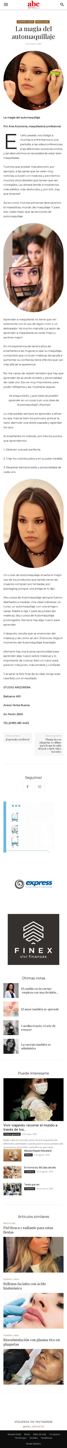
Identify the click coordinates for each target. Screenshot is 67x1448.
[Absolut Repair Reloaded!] (12, 1155)
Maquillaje (42, 22)
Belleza (28, 1155)
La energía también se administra (36, 1046)
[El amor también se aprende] (11, 1009)
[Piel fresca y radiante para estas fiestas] (33, 1255)
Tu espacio (54, 1434)
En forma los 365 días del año (40, 1167)
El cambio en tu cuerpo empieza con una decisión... (39, 990)
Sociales (34, 1437)
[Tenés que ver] (12, 1189)
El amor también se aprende (40, 1009)
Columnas (29, 1171)
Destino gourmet (12, 1134)
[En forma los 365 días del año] (12, 1172)
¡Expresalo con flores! (17, 739)
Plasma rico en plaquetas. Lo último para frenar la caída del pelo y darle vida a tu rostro (49, 745)
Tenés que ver (32, 1184)
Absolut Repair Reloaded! (38, 1150)
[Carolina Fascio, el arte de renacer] (11, 1027)
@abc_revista (33, 1426)
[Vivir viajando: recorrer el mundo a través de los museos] (33, 1099)
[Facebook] (27, 787)
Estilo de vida (39, 1434)
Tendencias (46, 1437)
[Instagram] (39, 787)
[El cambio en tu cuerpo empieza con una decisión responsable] (11, 990)
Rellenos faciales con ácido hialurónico (24, 1285)
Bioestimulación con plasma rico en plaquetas (31, 1341)
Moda (27, 1434)
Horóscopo (20, 1437)
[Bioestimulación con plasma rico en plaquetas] (33, 1367)
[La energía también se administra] (11, 1046)
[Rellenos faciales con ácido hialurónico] (33, 1311)
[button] (5, 4)
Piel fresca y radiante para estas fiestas (28, 1229)
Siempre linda (25, 22)
